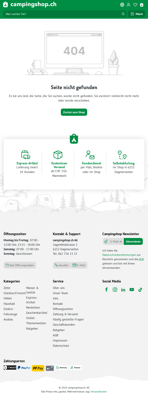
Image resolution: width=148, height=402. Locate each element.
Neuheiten (33, 307)
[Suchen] (123, 13)
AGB (141, 259)
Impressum (60, 340)
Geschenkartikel (36, 313)
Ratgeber (32, 329)
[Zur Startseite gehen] (29, 4)
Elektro (8, 309)
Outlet (30, 318)
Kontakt (58, 304)
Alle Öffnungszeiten (21, 265)
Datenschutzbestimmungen (119, 255)
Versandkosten (99, 391)
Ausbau (8, 319)
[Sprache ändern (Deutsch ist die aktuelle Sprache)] (122, 5)
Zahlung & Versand (65, 314)
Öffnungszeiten (63, 309)
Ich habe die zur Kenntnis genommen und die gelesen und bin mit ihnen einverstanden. (123, 259)
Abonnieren (133, 241)
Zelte (7, 288)
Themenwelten (36, 323)
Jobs (55, 298)
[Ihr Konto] (128, 4)
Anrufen (63, 265)
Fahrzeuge (10, 314)
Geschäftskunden (64, 325)
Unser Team (60, 293)
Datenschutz (61, 346)
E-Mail (80, 265)
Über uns (59, 288)
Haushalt (9, 304)
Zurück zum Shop (74, 112)
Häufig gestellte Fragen (68, 319)
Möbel (8, 298)
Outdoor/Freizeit (15, 293)
